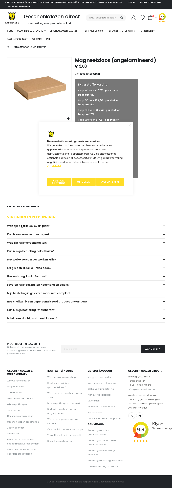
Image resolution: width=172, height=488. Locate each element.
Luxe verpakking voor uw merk (63, 403)
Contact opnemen (150, 2)
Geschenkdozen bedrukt (20, 398)
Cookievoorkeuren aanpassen (104, 418)
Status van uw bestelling (101, 389)
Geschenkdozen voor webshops (65, 429)
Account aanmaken (19, 6)
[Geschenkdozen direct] (12, 18)
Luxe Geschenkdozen (18, 380)
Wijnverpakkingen (17, 404)
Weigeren (84, 181)
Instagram (139, 415)
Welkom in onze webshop (61, 377)
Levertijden (94, 400)
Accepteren (110, 181)
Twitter (131, 415)
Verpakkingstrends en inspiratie (64, 435)
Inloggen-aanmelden (100, 377)
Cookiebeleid (54, 166)
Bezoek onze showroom (60, 441)
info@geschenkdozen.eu (142, 389)
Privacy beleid (95, 412)
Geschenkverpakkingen (20, 416)
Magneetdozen (15, 386)
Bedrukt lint (13, 433)
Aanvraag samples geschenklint (105, 460)
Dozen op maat (15, 427)
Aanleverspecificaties (100, 394)
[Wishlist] (142, 17)
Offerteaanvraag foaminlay (103, 466)
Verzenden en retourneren (102, 383)
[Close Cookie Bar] (130, 125)
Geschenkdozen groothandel (23, 421)
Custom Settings (59, 182)
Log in (131, 2)
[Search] (122, 17)
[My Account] (133, 17)
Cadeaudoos (14, 392)
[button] (68, 119)
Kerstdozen (13, 410)
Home (8, 47)
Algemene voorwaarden (101, 406)
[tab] (23, 206)
